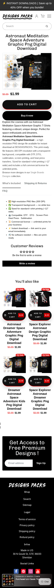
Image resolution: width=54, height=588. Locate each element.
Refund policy (27, 537)
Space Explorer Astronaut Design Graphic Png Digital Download (40, 332)
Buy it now (27, 115)
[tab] (13, 184)
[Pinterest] (23, 571)
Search (27, 499)
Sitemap (27, 505)
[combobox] (22, 26)
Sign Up (41, 463)
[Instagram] (30, 571)
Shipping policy (27, 531)
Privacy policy (27, 525)
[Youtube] (37, 571)
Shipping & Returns (35, 183)
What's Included (11, 183)
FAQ (4, 191)
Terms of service (27, 519)
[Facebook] (16, 571)
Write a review (27, 263)
